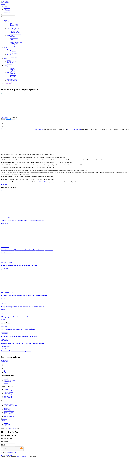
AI (7, 49)
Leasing (9, 60)
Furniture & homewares (15, 34)
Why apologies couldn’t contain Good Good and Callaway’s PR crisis (22, 343)
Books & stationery (14, 24)
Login (2, 2)
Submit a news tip (8, 395)
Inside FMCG (7, 409)
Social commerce (14, 57)
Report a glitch (7, 393)
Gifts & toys (10, 35)
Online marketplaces (5, 313)
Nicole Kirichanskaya (6, 253)
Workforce (12, 76)
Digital (5, 47)
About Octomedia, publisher (10, 405)
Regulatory (12, 71)
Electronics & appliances (13, 28)
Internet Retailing (8, 413)
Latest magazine (7, 381)
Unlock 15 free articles (21, 456)
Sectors (5, 20)
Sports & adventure (14, 43)
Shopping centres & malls (16, 42)
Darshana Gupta (4, 268)
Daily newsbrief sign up (9, 380)
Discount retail (13, 27)
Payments (12, 55)
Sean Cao (3, 309)
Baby (11, 23)
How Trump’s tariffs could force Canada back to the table (19, 336)
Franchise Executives (9, 412)
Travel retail (13, 46)
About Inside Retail (8, 404)
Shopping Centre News (9, 416)
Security (9, 54)
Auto (8, 21)
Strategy (9, 72)
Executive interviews (12, 80)
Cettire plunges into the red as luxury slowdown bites (17, 317)
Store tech (9, 64)
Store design (10, 62)
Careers (5, 77)
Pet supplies (9, 40)
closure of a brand (38, 129)
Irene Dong (3, 319)
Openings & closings (12, 61)
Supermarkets (13, 45)
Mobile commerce (14, 53)
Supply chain (13, 73)
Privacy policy (7, 406)
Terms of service (8, 408)
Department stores (14, 25)
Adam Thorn (4, 339)
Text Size (3, 119)
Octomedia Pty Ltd (11, 428)
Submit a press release (9, 396)
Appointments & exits (12, 79)
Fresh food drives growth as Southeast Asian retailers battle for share (22, 221)
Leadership (9, 81)
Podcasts (6, 383)
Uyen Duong (4, 353)
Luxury (11, 39)
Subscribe (6, 2)
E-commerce (13, 51)
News (2, 85)
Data (11, 50)
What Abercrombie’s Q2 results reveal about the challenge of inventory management (27, 250)
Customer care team (8, 392)
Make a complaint (8, 397)
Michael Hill (4, 184)
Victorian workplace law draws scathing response (16, 351)
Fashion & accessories (15, 29)
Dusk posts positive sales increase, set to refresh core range (19, 265)
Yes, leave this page (5, 455)
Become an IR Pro (8, 390)
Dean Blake (5, 118)
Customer (9, 66)
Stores (5, 58)
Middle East (6, 12)
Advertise (6, 389)
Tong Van (3, 298)
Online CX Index (8, 83)
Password (3, 444)
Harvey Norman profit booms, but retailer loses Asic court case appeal (22, 306)
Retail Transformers (8, 415)
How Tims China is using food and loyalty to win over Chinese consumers (24, 295)
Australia (3, 4)
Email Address (4, 441)
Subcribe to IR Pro (11, 452)
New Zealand (7, 8)
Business (6, 65)
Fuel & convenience (14, 32)
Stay (11, 455)
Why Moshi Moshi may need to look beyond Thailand (18, 329)
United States (7, 10)
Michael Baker (4, 223)
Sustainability (13, 75)
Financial (12, 68)
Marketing (12, 69)
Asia (5, 9)
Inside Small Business (9, 411)
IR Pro (9, 217)
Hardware (12, 36)
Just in (5, 18)
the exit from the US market (74, 129)
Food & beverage (14, 31)
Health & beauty (14, 38)
